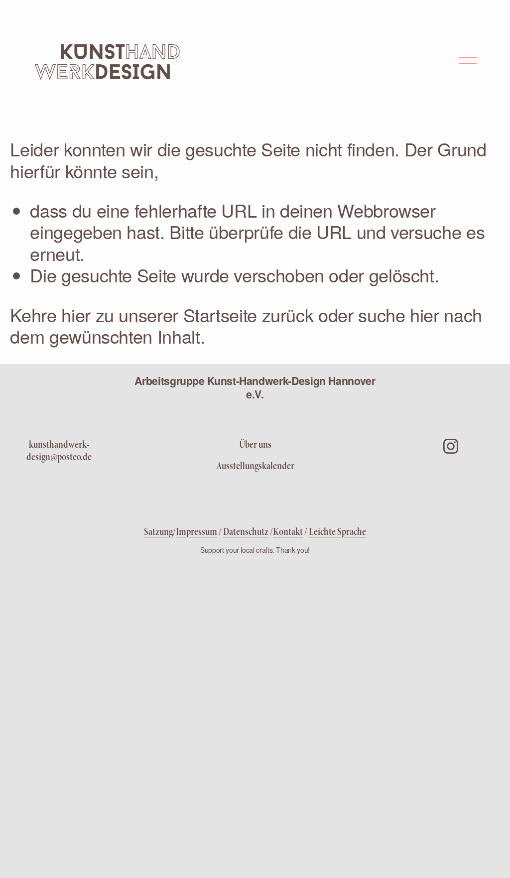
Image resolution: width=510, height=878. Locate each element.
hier (76, 314)
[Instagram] (451, 446)
